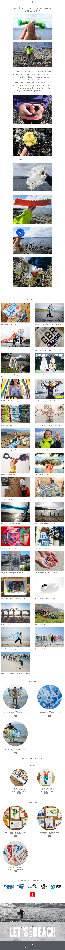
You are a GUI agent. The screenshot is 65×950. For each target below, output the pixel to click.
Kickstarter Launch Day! (9, 548)
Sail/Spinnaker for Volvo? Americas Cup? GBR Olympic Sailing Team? (48, 349)
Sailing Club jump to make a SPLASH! (13, 349)
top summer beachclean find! (10, 474)
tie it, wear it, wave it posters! (46, 401)
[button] (32, 2)
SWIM (15, 748)
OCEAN (49, 711)
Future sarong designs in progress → (32, 758)
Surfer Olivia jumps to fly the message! (48, 324)
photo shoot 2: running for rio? (11, 649)
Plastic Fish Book (46, 788)
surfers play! (5, 624)
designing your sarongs (42, 548)
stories (37, 300)
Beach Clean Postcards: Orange (15, 832)
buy (15, 716)
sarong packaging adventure (10, 499)
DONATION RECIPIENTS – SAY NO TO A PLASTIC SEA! (32, 880)
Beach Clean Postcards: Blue (49, 832)
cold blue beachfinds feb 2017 (11, 523)
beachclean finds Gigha (42, 450)
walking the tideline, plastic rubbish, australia (14, 599)
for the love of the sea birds (45, 598)
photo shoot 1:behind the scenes (45, 649)
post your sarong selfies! (9, 450)
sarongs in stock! (7, 425)
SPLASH (15, 711)
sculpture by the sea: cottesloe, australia (15, 673)
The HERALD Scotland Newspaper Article (13, 401)
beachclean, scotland (42, 624)
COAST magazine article (8, 324)
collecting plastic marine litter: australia (46, 573)
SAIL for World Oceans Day (43, 375)
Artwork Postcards (15, 867)
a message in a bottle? (42, 474)
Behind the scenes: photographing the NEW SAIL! (14, 375)
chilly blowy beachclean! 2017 (45, 523)
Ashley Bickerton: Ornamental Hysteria (47, 425)
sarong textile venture (42, 499)
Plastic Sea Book (19, 788)
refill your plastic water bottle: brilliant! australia (12, 573)
